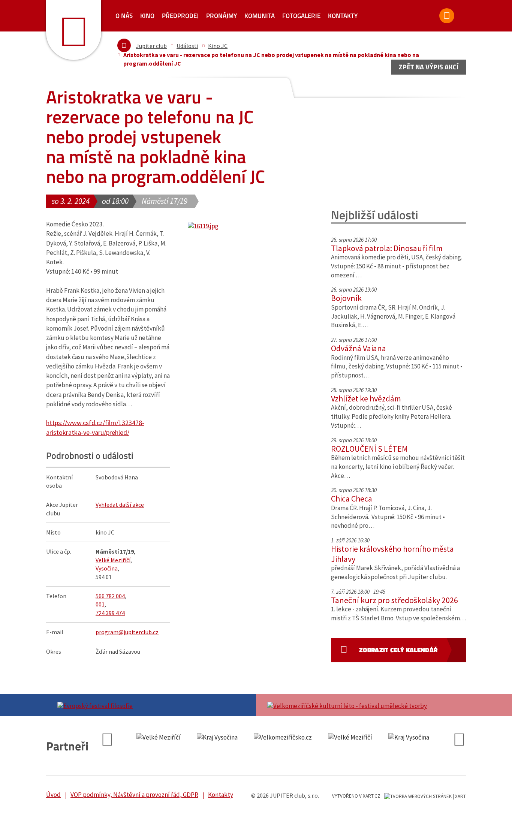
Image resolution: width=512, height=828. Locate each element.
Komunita (259, 16)
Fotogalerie (301, 16)
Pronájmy (221, 16)
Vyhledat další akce (120, 504)
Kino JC (218, 45)
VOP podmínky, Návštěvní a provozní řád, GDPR (134, 795)
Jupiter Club (73, 30)
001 (100, 604)
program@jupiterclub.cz (127, 632)
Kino (147, 16)
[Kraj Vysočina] (163, 737)
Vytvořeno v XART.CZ (356, 796)
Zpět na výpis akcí (428, 67)
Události (187, 45)
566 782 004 (110, 596)
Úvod (53, 795)
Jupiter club (151, 45)
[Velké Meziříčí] (296, 737)
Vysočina (107, 568)
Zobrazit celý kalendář (398, 650)
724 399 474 (110, 613)
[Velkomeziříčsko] (229, 737)
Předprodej (180, 16)
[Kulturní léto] (361, 705)
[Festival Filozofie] (151, 705)
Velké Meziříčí (113, 560)
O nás (124, 16)
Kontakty (343, 16)
